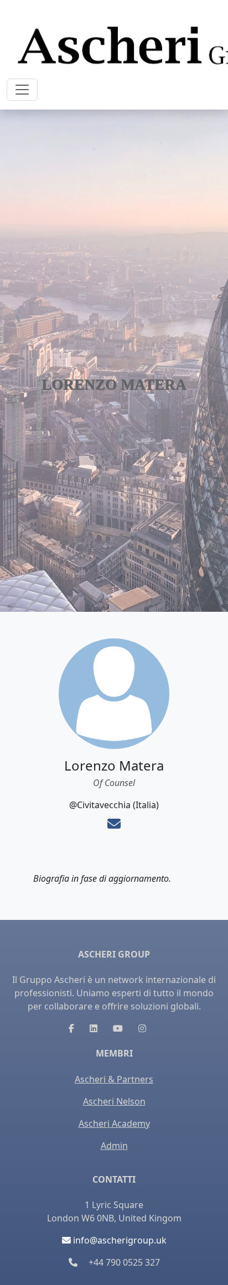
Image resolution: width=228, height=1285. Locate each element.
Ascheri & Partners (114, 1079)
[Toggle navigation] (22, 90)
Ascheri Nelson (114, 1101)
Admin (114, 1146)
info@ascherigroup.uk (119, 1240)
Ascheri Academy (114, 1123)
